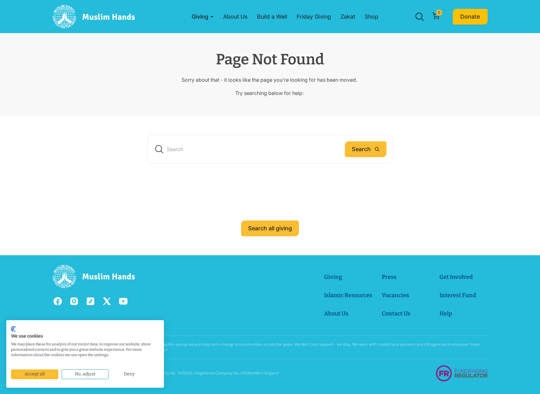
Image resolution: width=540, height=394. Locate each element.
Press (389, 276)
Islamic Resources (348, 295)
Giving (333, 276)
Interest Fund (457, 295)
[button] (202, 17)
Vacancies (395, 295)
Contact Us (396, 313)
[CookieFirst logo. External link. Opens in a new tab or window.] (13, 329)
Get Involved (456, 276)
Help (445, 313)
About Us (336, 313)
